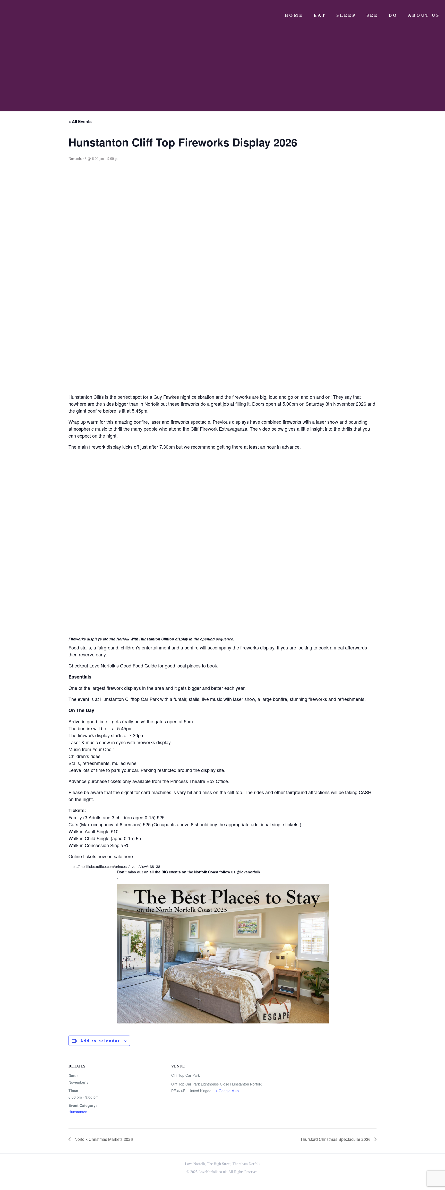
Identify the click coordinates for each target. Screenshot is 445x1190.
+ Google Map (227, 1090)
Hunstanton (78, 1111)
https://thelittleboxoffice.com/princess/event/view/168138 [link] (114, 866)
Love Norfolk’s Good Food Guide (123, 665)
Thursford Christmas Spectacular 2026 (336, 1139)
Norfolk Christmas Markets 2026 (103, 1139)
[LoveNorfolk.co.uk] (43, 15)
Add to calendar (100, 1040)
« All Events (80, 121)
